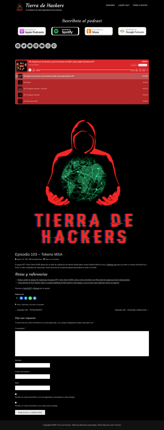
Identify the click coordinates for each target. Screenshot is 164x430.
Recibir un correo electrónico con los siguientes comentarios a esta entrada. (45, 397)
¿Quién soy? (124, 5)
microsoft (32, 304)
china (19, 304)
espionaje (25, 304)
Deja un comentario (52, 259)
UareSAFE (27, 288)
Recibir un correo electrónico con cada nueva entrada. (36, 406)
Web (17, 383)
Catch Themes (115, 425)
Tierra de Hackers (45, 5)
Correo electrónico (22, 372)
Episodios (110, 5)
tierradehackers (36, 259)
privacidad (40, 304)
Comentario (20, 328)
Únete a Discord (140, 5)
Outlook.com (112, 265)
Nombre (18, 360)
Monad (36, 288)
